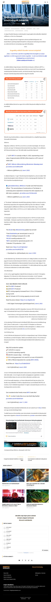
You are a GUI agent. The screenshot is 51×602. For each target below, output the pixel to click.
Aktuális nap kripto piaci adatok (25, 515)
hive (34, 28)
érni (24, 329)
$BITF (9, 164)
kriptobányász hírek (9, 30)
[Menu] (4, 2)
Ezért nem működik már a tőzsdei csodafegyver (35, 484)
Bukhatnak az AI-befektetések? (10, 483)
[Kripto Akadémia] (25, 2)
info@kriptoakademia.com (15, 590)
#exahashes (13, 233)
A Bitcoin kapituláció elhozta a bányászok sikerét (34, 505)
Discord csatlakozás (25, 520)
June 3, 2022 (26, 197)
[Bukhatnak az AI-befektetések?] (13, 475)
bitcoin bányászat (15, 28)
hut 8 (38, 28)
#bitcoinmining (20, 230)
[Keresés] (45, 2)
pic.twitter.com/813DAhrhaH (14, 398)
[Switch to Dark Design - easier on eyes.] (47, 2)
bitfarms (23, 28)
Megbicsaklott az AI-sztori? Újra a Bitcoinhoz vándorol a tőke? (11, 505)
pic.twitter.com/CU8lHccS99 (14, 166)
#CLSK (9, 238)
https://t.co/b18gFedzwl (20, 247)
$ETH (12, 289)
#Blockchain (29, 164)
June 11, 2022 (23, 402)
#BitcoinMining (21, 164)
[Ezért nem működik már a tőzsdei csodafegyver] (37, 475)
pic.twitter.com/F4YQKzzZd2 (28, 193)
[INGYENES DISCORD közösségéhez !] (25, 446)
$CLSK (11, 230)
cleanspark (29, 28)
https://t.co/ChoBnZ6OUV (22, 363)
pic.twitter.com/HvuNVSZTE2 (14, 249)
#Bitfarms (22, 186)
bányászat (7, 28)
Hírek (23, 23)
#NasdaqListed (38, 164)
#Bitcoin (14, 164)
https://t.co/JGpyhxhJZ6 (27, 300)
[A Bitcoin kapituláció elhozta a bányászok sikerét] (37, 496)
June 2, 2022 (32, 253)
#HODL (36, 360)
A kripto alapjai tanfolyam (25, 518)
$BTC (13, 286)
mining (26, 30)
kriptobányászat (19, 30)
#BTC (13, 155)
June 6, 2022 (38, 303)
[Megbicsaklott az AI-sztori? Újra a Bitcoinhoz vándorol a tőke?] (13, 496)
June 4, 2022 (26, 170)
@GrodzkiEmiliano (13, 186)
